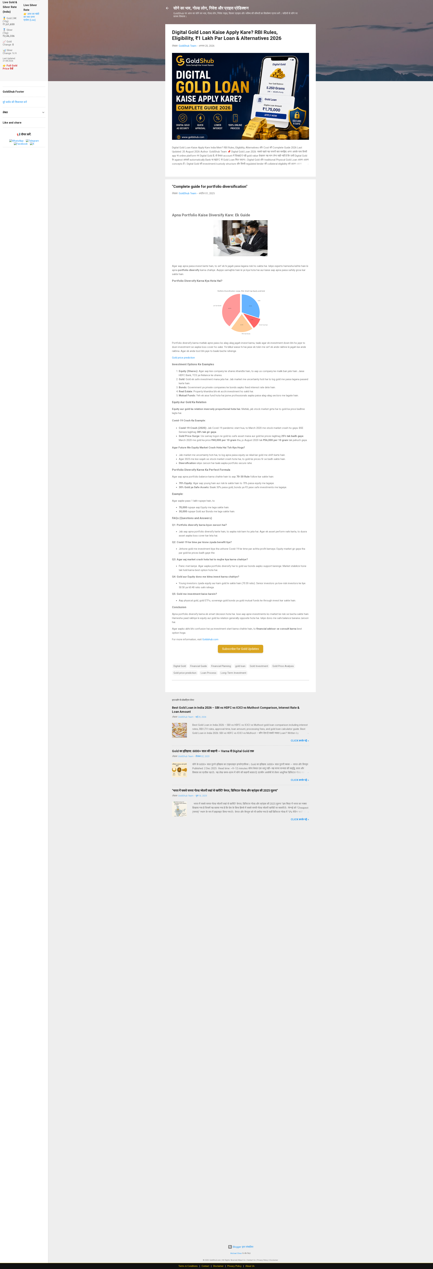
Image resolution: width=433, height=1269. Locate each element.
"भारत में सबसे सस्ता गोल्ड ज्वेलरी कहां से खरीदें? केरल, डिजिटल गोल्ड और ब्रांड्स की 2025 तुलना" (225, 790)
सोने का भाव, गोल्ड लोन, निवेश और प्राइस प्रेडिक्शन (211, 8)
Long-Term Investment (233, 672)
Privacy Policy (234, 1266)
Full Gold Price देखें (10, 67)
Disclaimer (218, 1266)
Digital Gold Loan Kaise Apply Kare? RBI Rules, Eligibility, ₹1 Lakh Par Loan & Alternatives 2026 (226, 35)
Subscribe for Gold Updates (240, 649)
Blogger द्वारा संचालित (242, 1246)
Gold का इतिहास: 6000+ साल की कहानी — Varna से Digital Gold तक (213, 751)
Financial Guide (198, 666)
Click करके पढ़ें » (300, 740)
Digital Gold (180, 666)
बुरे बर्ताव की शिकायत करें (15, 102)
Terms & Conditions (188, 1266)
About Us (250, 1266)
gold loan (240, 666)
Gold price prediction (183, 357)
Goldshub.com (210, 639)
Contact (205, 1266)
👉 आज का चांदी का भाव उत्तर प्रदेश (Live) (31, 16)
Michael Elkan (236, 1253)
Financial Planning (221, 666)
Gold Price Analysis (283, 666)
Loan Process (208, 672)
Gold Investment (259, 666)
